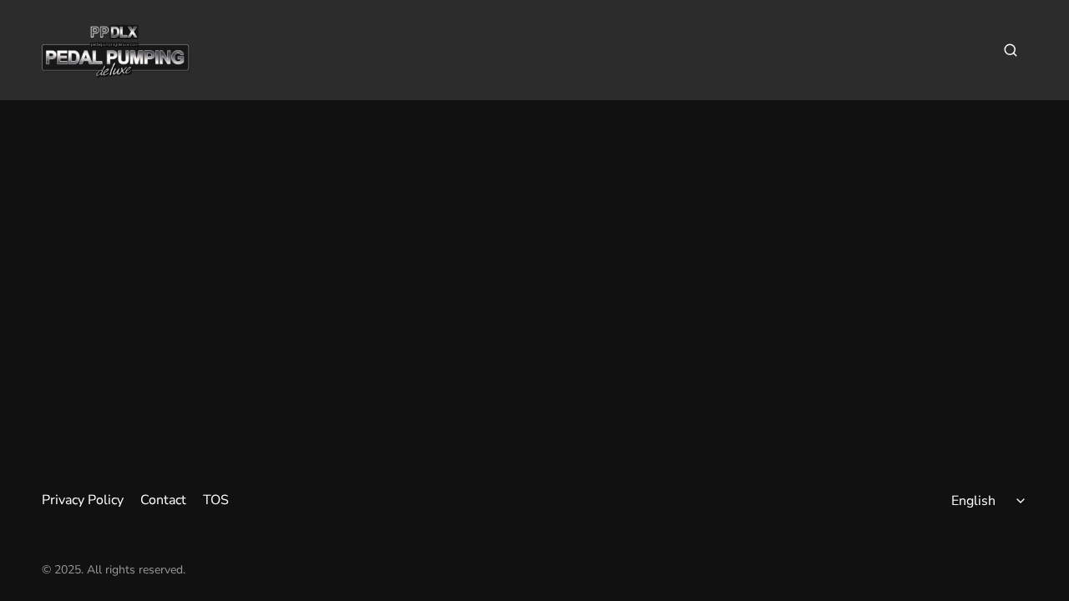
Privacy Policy (83, 500)
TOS (216, 500)
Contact (163, 500)
